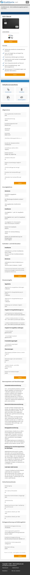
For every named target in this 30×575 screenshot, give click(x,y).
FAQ (8, 99)
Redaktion (4, 571)
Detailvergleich (22, 99)
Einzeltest (21, 92)
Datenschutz (15, 567)
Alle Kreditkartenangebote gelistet (19, 7)
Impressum (5, 567)
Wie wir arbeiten (16, 571)
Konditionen (8, 92)
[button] (10, 41)
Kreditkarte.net (5, 7)
